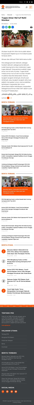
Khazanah (9, 14)
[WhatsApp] (9, 27)
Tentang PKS (5, 334)
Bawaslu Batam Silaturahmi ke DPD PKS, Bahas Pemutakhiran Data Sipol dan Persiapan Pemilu (18, 251)
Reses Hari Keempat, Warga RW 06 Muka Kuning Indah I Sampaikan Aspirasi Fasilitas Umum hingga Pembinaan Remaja (13, 380)
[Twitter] (6, 27)
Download (4, 347)
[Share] (12, 27)
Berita (3, 343)
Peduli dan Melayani (7, 340)
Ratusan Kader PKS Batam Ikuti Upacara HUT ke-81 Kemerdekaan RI (19, 281)
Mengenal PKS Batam (8, 337)
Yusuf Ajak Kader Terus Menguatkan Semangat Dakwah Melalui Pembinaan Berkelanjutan (18, 291)
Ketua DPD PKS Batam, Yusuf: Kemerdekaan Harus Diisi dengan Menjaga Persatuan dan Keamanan (19, 271)
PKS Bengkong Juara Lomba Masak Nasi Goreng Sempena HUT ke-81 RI (19, 261)
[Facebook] (3, 27)
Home (3, 14)
